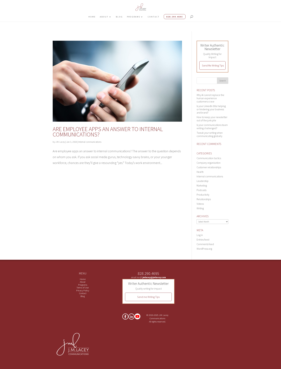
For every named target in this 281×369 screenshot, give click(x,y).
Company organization (209, 162)
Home (92, 16)
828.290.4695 (174, 16)
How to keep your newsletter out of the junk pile (212, 118)
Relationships (204, 199)
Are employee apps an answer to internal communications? (108, 131)
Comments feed (205, 244)
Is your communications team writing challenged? (212, 126)
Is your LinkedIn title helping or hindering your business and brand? (211, 109)
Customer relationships (209, 167)
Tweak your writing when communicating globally (210, 134)
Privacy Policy (82, 290)
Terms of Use (83, 287)
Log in (200, 235)
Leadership (202, 181)
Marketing (202, 185)
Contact (154, 16)
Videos (200, 203)
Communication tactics (209, 158)
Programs (133, 16)
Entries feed (203, 239)
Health (200, 171)
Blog (119, 16)
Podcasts (201, 190)
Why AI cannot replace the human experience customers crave (210, 98)
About (104, 16)
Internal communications (89, 141)
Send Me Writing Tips (213, 65)
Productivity (203, 194)
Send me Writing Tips (148, 296)
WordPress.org (204, 248)
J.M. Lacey (60, 141)
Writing (200, 208)
